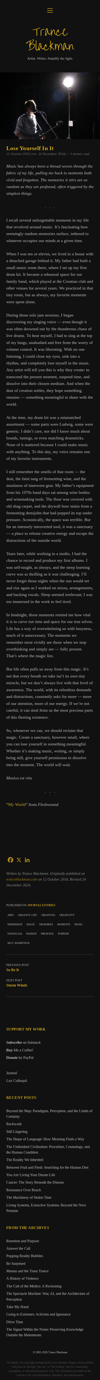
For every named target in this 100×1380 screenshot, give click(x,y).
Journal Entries (41, 905)
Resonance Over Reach (23, 1190)
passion (31, 933)
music (78, 924)
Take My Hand (17, 1307)
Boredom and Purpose (22, 1241)
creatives (48, 915)
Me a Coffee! (19, 1050)
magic (31, 924)
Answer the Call (18, 1248)
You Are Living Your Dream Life (30, 1175)
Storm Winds (16, 985)
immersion (14, 924)
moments (63, 924)
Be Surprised (15, 1264)
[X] (19, 860)
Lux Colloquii (16, 1080)
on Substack (23, 1042)
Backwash (14, 1124)
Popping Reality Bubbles (24, 1256)
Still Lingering (16, 1132)
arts (10, 915)
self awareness (18, 943)
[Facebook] (10, 860)
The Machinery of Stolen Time (28, 1197)
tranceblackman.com (22, 879)
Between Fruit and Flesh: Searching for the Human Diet (47, 1167)
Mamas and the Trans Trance (27, 1271)
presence (47, 933)
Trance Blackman (50, 39)
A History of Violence (22, 1278)
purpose (63, 933)
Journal (11, 1073)
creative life (27, 915)
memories (46, 924)
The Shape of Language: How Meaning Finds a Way (45, 1139)
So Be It (12, 970)
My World (17, 804)
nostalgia (14, 933)
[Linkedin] (27, 860)
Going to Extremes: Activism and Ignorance (38, 1314)
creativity (67, 915)
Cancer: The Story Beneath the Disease (35, 1182)
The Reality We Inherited (24, 1160)
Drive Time (14, 1322)
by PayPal (19, 1057)
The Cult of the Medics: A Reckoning (33, 1286)
